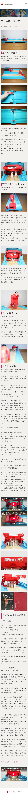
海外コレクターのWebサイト (9, 459)
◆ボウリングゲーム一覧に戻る (10, 762)
